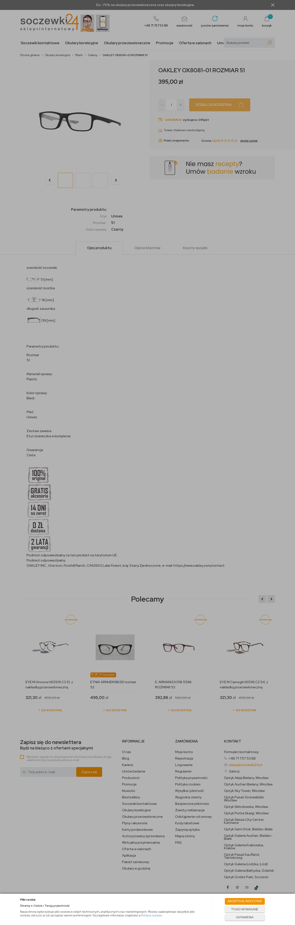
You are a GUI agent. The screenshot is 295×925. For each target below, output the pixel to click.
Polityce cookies (151, 915)
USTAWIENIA (245, 917)
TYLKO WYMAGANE (244, 909)
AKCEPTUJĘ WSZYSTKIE (245, 901)
